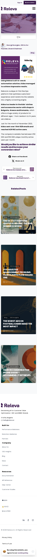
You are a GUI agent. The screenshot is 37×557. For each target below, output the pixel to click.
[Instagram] (33, 520)
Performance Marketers (10, 429)
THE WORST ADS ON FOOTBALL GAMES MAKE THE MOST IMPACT (17, 324)
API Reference (7, 480)
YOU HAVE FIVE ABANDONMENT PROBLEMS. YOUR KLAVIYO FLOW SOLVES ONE (18, 273)
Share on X (19, 161)
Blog (3, 456)
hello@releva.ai (8, 420)
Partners (5, 439)
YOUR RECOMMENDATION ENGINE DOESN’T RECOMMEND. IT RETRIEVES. (17, 373)
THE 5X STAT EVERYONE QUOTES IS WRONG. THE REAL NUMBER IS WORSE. (17, 223)
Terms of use (7, 544)
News (4, 461)
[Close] (33, 551)
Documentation (8, 476)
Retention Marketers (9, 434)
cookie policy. (22, 553)
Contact (5, 465)
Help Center (6, 485)
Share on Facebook (20, 157)
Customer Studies (8, 489)
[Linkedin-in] (24, 520)
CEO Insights (6, 452)
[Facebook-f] (28, 520)
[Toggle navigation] (34, 8)
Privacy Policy (7, 537)
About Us (5, 447)
